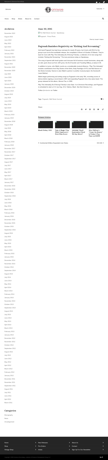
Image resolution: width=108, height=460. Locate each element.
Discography (8, 415)
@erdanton (46, 90)
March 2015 (8, 250)
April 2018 (7, 135)
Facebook (97, 1)
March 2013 (8, 328)
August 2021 (8, 64)
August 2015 (8, 233)
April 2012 (7, 365)
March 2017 (8, 179)
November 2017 (9, 152)
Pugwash (45, 99)
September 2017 (10, 158)
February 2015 (9, 253)
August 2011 (8, 389)
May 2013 (7, 321)
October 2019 (9, 91)
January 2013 (9, 335)
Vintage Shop (8, 449)
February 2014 (9, 294)
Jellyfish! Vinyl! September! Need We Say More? (78, 132)
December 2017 (9, 148)
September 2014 (10, 270)
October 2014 (9, 267)
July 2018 (7, 128)
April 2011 (7, 399)
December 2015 (9, 219)
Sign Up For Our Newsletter (81, 449)
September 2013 (10, 308)
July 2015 (7, 236)
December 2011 (9, 379)
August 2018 (8, 125)
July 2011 (7, 392)
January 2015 (9, 257)
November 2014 (9, 264)
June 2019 (7, 101)
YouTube (103, 1)
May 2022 (7, 43)
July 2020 (7, 74)
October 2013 (9, 304)
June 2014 (7, 280)
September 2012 (10, 348)
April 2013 (7, 325)
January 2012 (9, 375)
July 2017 (7, 165)
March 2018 (8, 138)
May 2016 (7, 206)
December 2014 (9, 260)
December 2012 (9, 338)
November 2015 (9, 223)
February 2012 (9, 372)
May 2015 (7, 243)
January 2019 (9, 118)
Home (6, 442)
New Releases (43, 442)
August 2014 (8, 274)
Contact (74, 446)
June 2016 (7, 203)
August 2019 (8, 94)
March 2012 (8, 369)
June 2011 (7, 396)
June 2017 (7, 169)
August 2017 (8, 162)
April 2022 (7, 47)
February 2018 (9, 142)
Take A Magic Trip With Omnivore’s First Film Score (62, 132)
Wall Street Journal (55, 99)
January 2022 (9, 53)
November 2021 (9, 57)
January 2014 (9, 297)
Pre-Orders (42, 446)
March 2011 (8, 402)
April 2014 (7, 287)
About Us (75, 442)
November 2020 (9, 70)
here (90, 87)
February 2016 (9, 213)
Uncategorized (9, 422)
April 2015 (7, 247)
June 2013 (7, 318)
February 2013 (9, 331)
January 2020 (9, 84)
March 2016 (8, 209)
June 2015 (7, 240)
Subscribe (99, 9)
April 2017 (7, 175)
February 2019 (9, 114)
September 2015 (10, 230)
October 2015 (9, 226)
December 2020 (9, 67)
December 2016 (9, 186)
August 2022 (8, 36)
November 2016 (9, 189)
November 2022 (9, 33)
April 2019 (7, 108)
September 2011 (10, 386)
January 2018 (9, 145)
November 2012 (9, 341)
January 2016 (9, 216)
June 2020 (7, 77)
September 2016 (10, 196)
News (6, 418)
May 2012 (7, 362)
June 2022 (7, 40)
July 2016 (7, 199)
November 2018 (9, 121)
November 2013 (9, 301)
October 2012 (9, 345)
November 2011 (9, 382)
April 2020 (7, 81)
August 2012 (8, 352)
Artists (40, 449)
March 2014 (8, 291)
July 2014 (7, 277)
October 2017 (9, 155)
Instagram (100, 1)
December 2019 (9, 87)
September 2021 (10, 60)
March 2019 (8, 111)
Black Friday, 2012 (45, 130)
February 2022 (9, 50)
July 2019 (7, 97)
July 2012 (7, 355)
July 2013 (7, 314)
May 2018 (7, 131)
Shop (6, 446)
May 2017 (7, 172)
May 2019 (7, 104)
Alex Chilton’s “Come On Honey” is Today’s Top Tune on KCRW (96, 133)
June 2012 (7, 358)
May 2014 (7, 284)
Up (100, 457)
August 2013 (8, 311)
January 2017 (9, 182)
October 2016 (9, 192)
